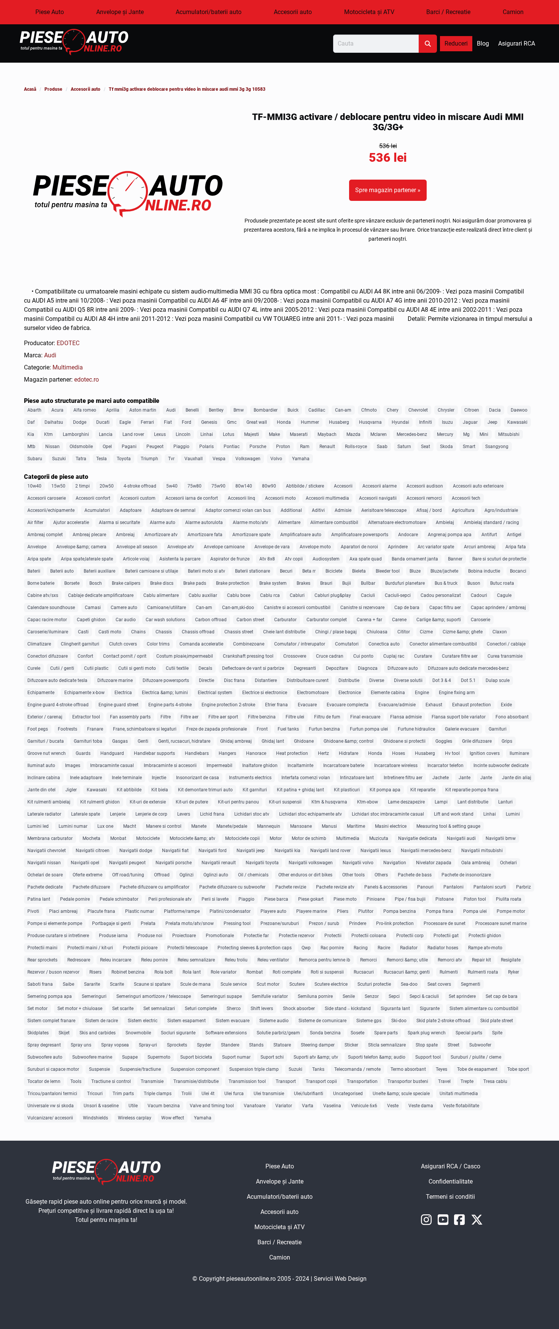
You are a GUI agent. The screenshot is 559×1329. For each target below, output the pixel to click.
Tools (75, 1081)
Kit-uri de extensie (148, 802)
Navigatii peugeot (127, 862)
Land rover (133, 434)
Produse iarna (113, 935)
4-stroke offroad (140, 486)
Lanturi (505, 802)
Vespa (219, 458)
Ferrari (147, 422)
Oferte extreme (87, 875)
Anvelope (36, 546)
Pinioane (376, 899)
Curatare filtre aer (460, 656)
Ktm (48, 434)
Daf (31, 422)
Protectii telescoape (187, 947)
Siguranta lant (395, 1008)
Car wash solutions (165, 619)
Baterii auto (62, 571)
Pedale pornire (75, 899)
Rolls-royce (356, 446)
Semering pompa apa (49, 996)
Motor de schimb (309, 838)
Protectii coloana (368, 935)
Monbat (118, 838)
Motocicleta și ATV (369, 12)
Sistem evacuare (232, 1020)
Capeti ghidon (91, 619)
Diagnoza (368, 668)
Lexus (160, 434)
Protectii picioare (140, 947)
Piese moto (345, 899)
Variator (283, 1105)
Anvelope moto (315, 546)
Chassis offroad (198, 632)
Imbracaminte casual (112, 765)
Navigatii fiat (175, 850)
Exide (506, 704)
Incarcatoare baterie (343, 765)
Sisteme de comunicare (322, 1020)
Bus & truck (446, 583)
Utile (133, 1105)
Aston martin (142, 410)
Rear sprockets (42, 960)
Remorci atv (450, 960)
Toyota (124, 458)
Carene (399, 619)
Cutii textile (177, 668)
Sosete (357, 1032)
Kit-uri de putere (192, 802)
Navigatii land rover (330, 850)
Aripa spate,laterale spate (87, 559)
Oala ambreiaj (475, 862)
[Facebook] (461, 1222)
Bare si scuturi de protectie (499, 559)
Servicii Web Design (340, 1278)
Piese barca (276, 899)
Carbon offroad (211, 619)
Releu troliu (236, 960)
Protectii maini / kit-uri (90, 947)
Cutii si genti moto (137, 668)
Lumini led (38, 826)
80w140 (243, 486)
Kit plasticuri (347, 789)
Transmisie (152, 1081)
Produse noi (150, 935)
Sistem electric (142, 1020)
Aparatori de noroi (359, 546)
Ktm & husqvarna (329, 802)
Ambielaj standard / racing (491, 522)
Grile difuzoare (477, 741)
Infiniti (425, 422)
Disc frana (234, 680)
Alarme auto (162, 522)
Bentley (216, 410)
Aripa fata (515, 546)
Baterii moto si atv (206, 571)
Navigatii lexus (375, 850)
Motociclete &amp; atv (192, 838)
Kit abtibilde (129, 789)
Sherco (234, 1008)
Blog (483, 43)
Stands (256, 1045)
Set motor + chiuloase (79, 1008)
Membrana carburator (50, 838)
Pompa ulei (475, 911)
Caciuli (368, 595)
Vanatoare (254, 1105)
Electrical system (215, 692)
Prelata (148, 923)
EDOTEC (68, 343)
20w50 (107, 486)
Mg (466, 434)
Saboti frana (40, 984)
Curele (33, 668)
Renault (327, 446)
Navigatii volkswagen (311, 862)
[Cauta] (428, 44)
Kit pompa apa (385, 789)
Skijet (64, 1032)
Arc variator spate (436, 546)
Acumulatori (97, 510)
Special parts (469, 1032)
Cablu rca (270, 595)
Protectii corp (410, 935)
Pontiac (232, 446)
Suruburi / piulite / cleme (476, 1057)
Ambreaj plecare (89, 534)
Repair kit (481, 960)
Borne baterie (40, 583)
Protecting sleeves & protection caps (255, 947)
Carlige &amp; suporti (438, 619)
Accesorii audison (425, 486)
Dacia (495, 410)
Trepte (467, 1081)
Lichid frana (212, 814)
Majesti (251, 434)
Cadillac (316, 410)
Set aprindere (462, 996)
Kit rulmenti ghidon (100, 802)
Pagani (129, 446)
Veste (393, 1105)
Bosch (95, 583)
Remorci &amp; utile (407, 960)
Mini (484, 434)
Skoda (446, 446)
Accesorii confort (93, 498)
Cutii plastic (96, 668)
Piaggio (181, 446)
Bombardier (266, 410)
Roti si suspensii (327, 972)
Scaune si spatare (152, 984)
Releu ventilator (273, 960)
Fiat (168, 422)
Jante (464, 777)
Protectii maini (42, 947)
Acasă (30, 89)
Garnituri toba (88, 741)
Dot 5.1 (468, 680)
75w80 (194, 486)
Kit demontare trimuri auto (205, 789)
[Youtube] (445, 1222)
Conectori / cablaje (506, 644)
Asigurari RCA (516, 43)
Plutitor (365, 911)
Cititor (403, 632)
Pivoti (33, 911)
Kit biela (159, 789)
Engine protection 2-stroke (228, 704)
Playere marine (311, 911)
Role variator (224, 972)
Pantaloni (453, 887)
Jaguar (470, 422)
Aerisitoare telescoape (384, 510)
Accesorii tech (466, 498)
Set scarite (122, 1008)
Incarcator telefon (445, 765)
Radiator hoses (442, 947)
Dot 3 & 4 (441, 680)
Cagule (504, 595)
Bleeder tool (388, 571)
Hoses (398, 753)
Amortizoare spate (251, 534)
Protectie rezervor (296, 935)
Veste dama (420, 1105)
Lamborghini (76, 434)
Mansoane (301, 826)
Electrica (123, 692)
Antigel (514, 534)
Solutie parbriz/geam (278, 1032)
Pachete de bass (415, 875)
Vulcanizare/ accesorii (50, 1118)
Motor (276, 838)
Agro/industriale (501, 510)
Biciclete (334, 571)
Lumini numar (73, 826)
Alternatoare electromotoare (397, 522)
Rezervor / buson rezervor (53, 972)
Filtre (165, 717)
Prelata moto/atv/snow (189, 923)
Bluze (415, 571)
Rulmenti (449, 972)
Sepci (394, 996)
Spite (497, 1032)
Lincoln (183, 434)
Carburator (285, 619)
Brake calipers (126, 583)
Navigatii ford (213, 850)
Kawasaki (517, 422)
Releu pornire (154, 960)
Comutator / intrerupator (299, 644)
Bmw (238, 410)
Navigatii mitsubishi (482, 850)
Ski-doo (399, 1020)
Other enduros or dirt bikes (305, 875)
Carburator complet (326, 619)
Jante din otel (41, 789)
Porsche (257, 446)
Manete (198, 826)
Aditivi (318, 510)
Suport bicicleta (196, 1057)
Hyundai (400, 422)
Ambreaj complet (45, 534)
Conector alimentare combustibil (443, 644)
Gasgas (120, 741)
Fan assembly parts (130, 717)
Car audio (126, 619)
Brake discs (161, 583)
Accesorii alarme (379, 486)
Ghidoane (304, 741)
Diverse (376, 680)
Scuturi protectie (374, 984)
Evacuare (307, 704)
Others (381, 875)
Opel (107, 446)
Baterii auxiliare (99, 571)
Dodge (79, 422)
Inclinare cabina (43, 777)
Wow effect (172, 1118)
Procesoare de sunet (444, 923)
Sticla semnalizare (387, 1045)
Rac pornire (332, 947)
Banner (455, 559)
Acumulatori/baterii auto (208, 12)
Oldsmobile (81, 446)
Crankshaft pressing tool (248, 656)
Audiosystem (326, 559)
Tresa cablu (495, 1081)
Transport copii (321, 1081)
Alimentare (289, 522)
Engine (422, 692)
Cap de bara (406, 607)
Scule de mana (195, 984)
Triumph (149, 458)
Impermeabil (219, 765)
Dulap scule (498, 680)
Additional (291, 510)
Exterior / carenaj (44, 717)
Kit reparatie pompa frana (472, 789)
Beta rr (309, 571)
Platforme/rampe (182, 911)
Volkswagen (247, 458)
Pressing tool (237, 923)
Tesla (101, 458)
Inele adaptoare (86, 777)
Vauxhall (193, 458)
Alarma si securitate (119, 522)
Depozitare (337, 668)
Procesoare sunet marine (501, 923)
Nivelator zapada (433, 862)
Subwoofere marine (92, 1057)
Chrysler (446, 410)
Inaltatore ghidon (260, 765)
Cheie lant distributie (284, 632)
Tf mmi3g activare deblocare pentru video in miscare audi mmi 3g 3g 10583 (187, 89)
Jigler (71, 789)
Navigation (394, 862)
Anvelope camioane (224, 546)
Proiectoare (184, 935)
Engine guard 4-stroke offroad (58, 704)
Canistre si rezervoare (362, 607)
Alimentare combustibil (334, 522)
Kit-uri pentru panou (238, 802)
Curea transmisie (505, 656)
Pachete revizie (290, 887)
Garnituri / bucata (45, 741)
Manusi (329, 826)
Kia (30, 434)
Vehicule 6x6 (364, 1105)
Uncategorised (348, 1093)
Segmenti (470, 984)
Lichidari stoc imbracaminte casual (388, 814)
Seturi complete (201, 1008)
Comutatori (347, 644)
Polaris (206, 446)
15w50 (58, 486)
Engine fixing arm (457, 692)
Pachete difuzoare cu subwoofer (232, 887)
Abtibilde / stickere (305, 486)
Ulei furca (234, 1093)
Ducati (103, 422)
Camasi (93, 607)
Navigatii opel (85, 862)
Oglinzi (186, 875)
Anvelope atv (180, 546)
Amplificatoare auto (300, 534)
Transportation (362, 1081)
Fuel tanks (288, 729)
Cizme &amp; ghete (463, 632)
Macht (129, 826)
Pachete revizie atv (335, 887)
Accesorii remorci (424, 498)
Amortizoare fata (204, 534)
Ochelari (508, 862)
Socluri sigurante (178, 1032)
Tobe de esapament (477, 1069)
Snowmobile (138, 1032)
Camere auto (124, 607)
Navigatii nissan (44, 862)
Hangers (227, 753)
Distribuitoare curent (308, 680)
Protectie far (256, 935)
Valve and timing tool (212, 1105)
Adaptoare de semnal (173, 510)
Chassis (164, 632)
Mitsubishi (508, 434)
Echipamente (40, 692)
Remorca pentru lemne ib (324, 960)
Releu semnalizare (196, 960)
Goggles (443, 741)
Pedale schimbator (119, 899)
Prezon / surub (324, 923)
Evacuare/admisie (397, 704)
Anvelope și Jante (120, 12)
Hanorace (256, 753)
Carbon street (250, 619)
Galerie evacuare (462, 729)
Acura (57, 410)
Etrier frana (276, 704)
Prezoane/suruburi (279, 923)
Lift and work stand (453, 814)
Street (453, 1045)
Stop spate (427, 1045)
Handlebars (197, 753)
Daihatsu (53, 422)
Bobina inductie (484, 571)
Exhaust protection (471, 704)
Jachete (440, 777)
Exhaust (434, 704)
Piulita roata (508, 899)
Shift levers (262, 1008)
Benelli (192, 410)
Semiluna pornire (315, 996)
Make (274, 434)
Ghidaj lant (273, 741)
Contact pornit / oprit (124, 656)
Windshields (95, 1118)
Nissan (52, 446)
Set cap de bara (502, 996)
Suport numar (236, 1057)
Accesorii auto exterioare (478, 486)
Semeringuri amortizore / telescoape (153, 996)
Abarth (34, 410)
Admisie (343, 510)
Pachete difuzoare (91, 887)
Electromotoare (313, 692)
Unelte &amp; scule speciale (401, 1093)
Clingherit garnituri (80, 644)
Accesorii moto (280, 498)
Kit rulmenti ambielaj (48, 802)
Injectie (159, 777)
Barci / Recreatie (448, 12)
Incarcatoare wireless (396, 765)
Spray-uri (148, 1045)
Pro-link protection (395, 923)
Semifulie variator (270, 996)
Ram (305, 446)
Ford (186, 422)
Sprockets (177, 1045)
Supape (130, 1057)
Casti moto (109, 632)
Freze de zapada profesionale (216, 729)
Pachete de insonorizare (466, 875)
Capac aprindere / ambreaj (498, 607)
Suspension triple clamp (254, 1069)
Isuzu (447, 422)
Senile (349, 996)
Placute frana (101, 911)
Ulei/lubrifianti (308, 1093)
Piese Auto (49, 12)
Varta (307, 1105)
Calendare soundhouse (51, 607)
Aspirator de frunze (229, 559)
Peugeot (155, 446)
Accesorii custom (138, 498)
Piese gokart (311, 899)
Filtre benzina (262, 717)
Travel (444, 1081)
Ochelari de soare (45, 875)
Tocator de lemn (43, 1081)
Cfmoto (369, 410)
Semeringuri (94, 996)
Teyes (441, 1069)
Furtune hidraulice (416, 729)
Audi (50, 355)
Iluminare (519, 753)
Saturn (404, 446)
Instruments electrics (250, 777)
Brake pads (194, 583)
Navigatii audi (461, 838)
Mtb (31, 446)
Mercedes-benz (412, 434)
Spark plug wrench (427, 1032)
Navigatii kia (287, 850)
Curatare (423, 656)
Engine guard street (118, 704)
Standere (230, 1045)
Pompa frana (439, 911)
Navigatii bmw (501, 838)
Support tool (428, 1057)
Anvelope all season (136, 546)
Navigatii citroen (93, 850)
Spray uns (81, 1045)
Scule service (234, 984)
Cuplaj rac (393, 656)
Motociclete (148, 838)
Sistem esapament (186, 1020)
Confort (85, 656)
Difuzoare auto (402, 668)
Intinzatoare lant (357, 777)
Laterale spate (85, 814)
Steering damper (318, 1045)
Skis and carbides (97, 1032)
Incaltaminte (300, 765)
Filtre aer (190, 717)
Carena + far (369, 619)
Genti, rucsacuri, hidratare (184, 741)
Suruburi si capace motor (53, 1069)
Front (262, 729)
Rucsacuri (364, 972)
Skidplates (38, 1032)
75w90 (218, 486)
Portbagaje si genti (111, 923)
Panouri (425, 887)
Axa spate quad (365, 559)
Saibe (68, 984)
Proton (283, 446)
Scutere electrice (331, 984)
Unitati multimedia (459, 1093)
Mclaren (378, 434)
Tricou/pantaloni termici (52, 1093)
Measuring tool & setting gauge (448, 826)
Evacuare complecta (347, 704)
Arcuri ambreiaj (479, 546)
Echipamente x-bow (84, 692)
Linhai (206, 434)
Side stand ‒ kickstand (348, 1008)
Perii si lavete (215, 899)
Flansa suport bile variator (459, 717)
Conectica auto (384, 644)
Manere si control (163, 826)
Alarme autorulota (204, 522)
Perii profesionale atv (170, 899)
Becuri (286, 571)
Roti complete (287, 972)
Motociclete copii (242, 838)
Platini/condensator (230, 911)
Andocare (408, 534)
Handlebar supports (154, 753)
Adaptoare (130, 510)
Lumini (513, 814)
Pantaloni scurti (489, 887)
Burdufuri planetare (405, 583)
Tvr (171, 458)
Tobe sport (518, 1069)
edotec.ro (86, 379)
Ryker (513, 972)
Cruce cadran (329, 656)
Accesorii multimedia (327, 498)
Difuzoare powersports (166, 680)
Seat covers (439, 984)
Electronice (349, 692)
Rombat (254, 972)
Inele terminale (127, 777)
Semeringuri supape (221, 996)
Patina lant (38, 899)
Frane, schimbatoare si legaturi (144, 729)
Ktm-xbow (367, 802)
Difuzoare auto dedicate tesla (57, 680)
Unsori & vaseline (101, 1105)
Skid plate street (496, 1020)
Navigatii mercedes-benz (426, 850)
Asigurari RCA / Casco (478, 1168)
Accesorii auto (293, 12)
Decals (205, 668)
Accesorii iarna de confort (191, 498)
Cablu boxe (238, 595)
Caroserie (480, 619)
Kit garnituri (255, 789)
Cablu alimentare (161, 595)
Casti (83, 632)
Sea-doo (409, 984)
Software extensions (226, 1032)
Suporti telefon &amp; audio (376, 1057)
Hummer (310, 422)
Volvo (276, 458)
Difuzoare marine (115, 680)
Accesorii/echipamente (51, 510)
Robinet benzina (128, 972)
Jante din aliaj (516, 777)
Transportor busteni (407, 1081)
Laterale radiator (44, 814)
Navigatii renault (219, 862)
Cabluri (297, 595)
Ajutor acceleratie (71, 522)
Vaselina (332, 1105)
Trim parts (123, 1093)
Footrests (67, 729)
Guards (83, 753)
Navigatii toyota (262, 862)
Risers (95, 972)
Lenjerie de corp (151, 814)
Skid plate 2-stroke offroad (443, 1020)
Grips (507, 741)
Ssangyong (496, 446)
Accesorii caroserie (46, 498)
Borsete (71, 583)
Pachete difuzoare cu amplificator (154, 887)
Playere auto (273, 911)
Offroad (162, 875)
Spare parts (386, 1032)
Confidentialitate (475, 1183)
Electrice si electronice (264, 692)
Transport (286, 1081)
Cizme (426, 632)
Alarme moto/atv (250, 522)
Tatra (81, 458)
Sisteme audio (274, 1020)
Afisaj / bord (429, 510)
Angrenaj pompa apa (450, 534)
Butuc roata (502, 583)
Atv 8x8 (267, 559)
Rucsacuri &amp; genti (407, 972)
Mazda (353, 434)
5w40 (172, 486)
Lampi (441, 802)
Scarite (117, 984)
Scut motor (268, 984)
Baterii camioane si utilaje (151, 571)
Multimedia (67, 367)
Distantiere (266, 680)
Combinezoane (248, 644)
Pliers (342, 911)
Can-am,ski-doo (238, 607)
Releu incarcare (115, 960)
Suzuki (59, 458)
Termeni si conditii (477, 1198)
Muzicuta (378, 838)
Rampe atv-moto (485, 947)
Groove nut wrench (46, 753)
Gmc (232, 422)
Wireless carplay (134, 1118)
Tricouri (95, 1093)
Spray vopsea (115, 1045)
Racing (361, 947)
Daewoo (519, 410)
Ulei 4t (208, 1093)
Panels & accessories (385, 887)
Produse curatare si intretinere (58, 935)
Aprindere (398, 546)
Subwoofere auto (44, 1057)
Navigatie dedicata (417, 838)
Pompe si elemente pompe (54, 923)
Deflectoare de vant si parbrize (253, 668)
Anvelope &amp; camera (81, 546)
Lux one (105, 826)
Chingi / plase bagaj (336, 632)
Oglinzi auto (215, 875)
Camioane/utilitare (166, 607)
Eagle (125, 422)
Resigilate (511, 960)
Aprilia (112, 410)
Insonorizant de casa (197, 777)
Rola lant (192, 972)
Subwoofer (480, 1045)
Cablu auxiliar (203, 595)
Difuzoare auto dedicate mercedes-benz (468, 668)
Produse (53, 89)
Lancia (106, 434)
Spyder (204, 1045)
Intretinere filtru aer (403, 777)
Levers (183, 814)
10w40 (34, 486)
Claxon (499, 632)
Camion (513, 12)
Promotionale (220, 935)
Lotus (228, 434)
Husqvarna (370, 422)
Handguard (112, 753)
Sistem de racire (101, 1020)
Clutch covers (123, 644)
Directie (206, 680)
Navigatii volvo (358, 862)
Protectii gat (446, 935)
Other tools (353, 875)
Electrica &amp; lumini (165, 692)
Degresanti (305, 668)
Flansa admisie (406, 717)
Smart (469, 446)
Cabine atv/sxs (42, 595)
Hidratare (348, 753)
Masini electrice (391, 826)
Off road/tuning (128, 875)
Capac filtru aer (445, 607)
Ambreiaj (125, 534)
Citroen (471, 410)
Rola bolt (163, 972)
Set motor (37, 1008)
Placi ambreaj (63, 911)
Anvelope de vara (272, 546)
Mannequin (268, 826)
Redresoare (78, 960)
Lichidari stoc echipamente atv (310, 814)
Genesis (209, 422)
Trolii (186, 1093)
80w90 (269, 486)
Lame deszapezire (406, 802)
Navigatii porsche (174, 862)
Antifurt (489, 534)
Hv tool (452, 753)
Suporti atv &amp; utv (316, 1057)
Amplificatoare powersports (359, 534)
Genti (143, 741)
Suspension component (195, 1069)
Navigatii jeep (251, 850)
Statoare (282, 1045)
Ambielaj (445, 522)
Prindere (357, 923)
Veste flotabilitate (461, 1105)
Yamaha (301, 458)
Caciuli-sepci (398, 595)
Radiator (409, 947)
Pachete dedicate (45, 887)
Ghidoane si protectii (404, 741)
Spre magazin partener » (388, 190)
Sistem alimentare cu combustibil (483, 1008)
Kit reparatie (422, 789)
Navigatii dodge (135, 850)
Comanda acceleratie (201, 644)
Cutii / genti (62, 668)
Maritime (356, 826)
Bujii (346, 583)
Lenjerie (117, 814)
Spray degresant (44, 1045)
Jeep (492, 422)
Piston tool (475, 899)
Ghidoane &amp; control (348, 741)
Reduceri (456, 43)
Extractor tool (86, 717)
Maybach (327, 434)
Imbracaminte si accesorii (170, 765)
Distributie (348, 680)
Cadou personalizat (441, 595)
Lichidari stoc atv (251, 814)
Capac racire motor (47, 619)
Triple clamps (158, 1093)
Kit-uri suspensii (285, 802)
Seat (425, 446)
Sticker (351, 1045)
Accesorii (343, 486)
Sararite (92, 984)
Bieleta (359, 571)
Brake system (273, 583)
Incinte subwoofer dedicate (501, 765)
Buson (473, 583)
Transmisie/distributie (196, 1081)
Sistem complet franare (51, 1020)
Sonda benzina (325, 1032)
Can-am (343, 410)
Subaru (34, 458)
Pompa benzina (399, 911)
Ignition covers (485, 753)
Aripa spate (39, 559)
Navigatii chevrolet (46, 850)
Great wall (256, 422)
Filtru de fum (327, 717)
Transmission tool (247, 1081)
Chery (393, 410)
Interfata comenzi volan (305, 777)
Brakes (303, 583)
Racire (384, 947)
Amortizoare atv (161, 534)
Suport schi (272, 1057)
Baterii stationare (252, 571)
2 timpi (82, 486)
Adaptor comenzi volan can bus (238, 510)
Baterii (33, 571)
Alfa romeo (84, 410)
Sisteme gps (368, 1020)
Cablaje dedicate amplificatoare (100, 595)
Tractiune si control (111, 1081)
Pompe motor (511, 911)
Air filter (35, 522)
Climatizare (39, 644)
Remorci (368, 960)
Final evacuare (365, 717)
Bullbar (368, 583)
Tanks (318, 1069)
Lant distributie (472, 802)
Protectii (332, 935)
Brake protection (232, 583)
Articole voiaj (136, 559)
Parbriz (523, 887)
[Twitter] (478, 1222)
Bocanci (518, 571)
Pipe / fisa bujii (410, 899)
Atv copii (294, 559)
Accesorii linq (241, 498)
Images (72, 765)
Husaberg (339, 422)
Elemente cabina (388, 692)
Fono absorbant (512, 717)
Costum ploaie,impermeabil (184, 656)
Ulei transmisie (269, 1093)
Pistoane (444, 899)
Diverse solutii (408, 680)
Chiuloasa (377, 632)
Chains (138, 632)
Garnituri (498, 729)
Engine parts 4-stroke (170, 704)
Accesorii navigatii (378, 498)
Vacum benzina (164, 1105)
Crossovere (294, 656)
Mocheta (91, 838)
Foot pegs (37, 729)
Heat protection (292, 753)
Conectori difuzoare (47, 656)
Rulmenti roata (483, 972)
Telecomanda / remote (357, 1069)
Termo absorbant (408, 1069)
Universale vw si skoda (50, 1105)
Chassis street (238, 632)
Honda (284, 422)
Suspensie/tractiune (140, 1069)
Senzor (372, 996)
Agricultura (463, 510)
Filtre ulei (295, 717)
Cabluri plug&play (332, 595)
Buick (293, 410)
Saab (382, 446)
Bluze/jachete (444, 571)
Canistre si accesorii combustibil (297, 607)
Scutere (297, 984)
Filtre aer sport (223, 717)
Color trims (158, 644)
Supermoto (159, 1057)
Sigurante (430, 1008)
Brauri (326, 583)
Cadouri (479, 595)
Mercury (445, 434)
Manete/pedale (231, 826)
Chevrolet (418, 410)
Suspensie (99, 1069)
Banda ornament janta (415, 559)
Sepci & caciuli (424, 996)
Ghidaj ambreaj (236, 741)
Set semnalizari (159, 1008)
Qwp (306, 947)
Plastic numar (139, 911)
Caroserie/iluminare (47, 632)
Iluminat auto (41, 765)
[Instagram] (428, 1222)
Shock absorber (299, 1008)
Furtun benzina (324, 729)
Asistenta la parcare (179, 559)
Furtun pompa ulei (369, 729)
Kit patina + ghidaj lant (300, 789)
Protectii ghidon (484, 935)
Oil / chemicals (253, 875)
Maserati (299, 434)
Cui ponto (363, 656)
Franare (95, 729)
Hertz (323, 753)
